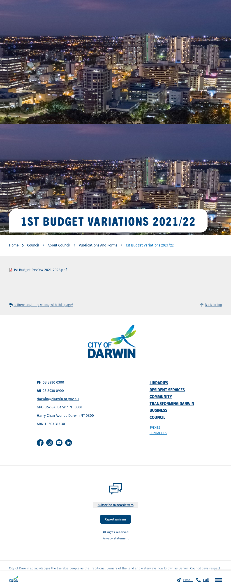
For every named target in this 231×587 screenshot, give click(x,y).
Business (158, 410)
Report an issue (115, 519)
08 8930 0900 (53, 390)
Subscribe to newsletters (116, 505)
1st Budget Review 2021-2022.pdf (40, 269)
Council (33, 245)
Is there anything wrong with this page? (43, 304)
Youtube (59, 442)
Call (206, 579)
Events (155, 427)
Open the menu (217, 579)
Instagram (49, 442)
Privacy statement (115, 538)
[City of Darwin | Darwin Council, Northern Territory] (13, 579)
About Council (59, 245)
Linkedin (68, 442)
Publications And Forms (98, 245)
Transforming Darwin (172, 403)
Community (161, 396)
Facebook (40, 442)
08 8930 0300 (53, 382)
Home (14, 245)
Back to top (213, 304)
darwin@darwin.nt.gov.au (58, 399)
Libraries (159, 383)
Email (188, 579)
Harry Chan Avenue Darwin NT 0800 (65, 415)
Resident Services (167, 390)
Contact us (158, 433)
